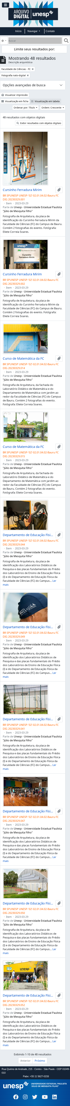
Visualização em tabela (47, 101)
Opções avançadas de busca (24, 85)
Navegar (33, 31)
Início (18, 31)
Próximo (40, 1060)
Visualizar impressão (16, 94)
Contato (50, 31)
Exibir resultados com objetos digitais (40, 123)
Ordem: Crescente (52, 107)
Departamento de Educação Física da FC (28, 535)
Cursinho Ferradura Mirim (22, 190)
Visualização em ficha (16, 101)
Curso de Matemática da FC (23, 358)
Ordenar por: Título (24, 107)
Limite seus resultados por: (34, 49)
